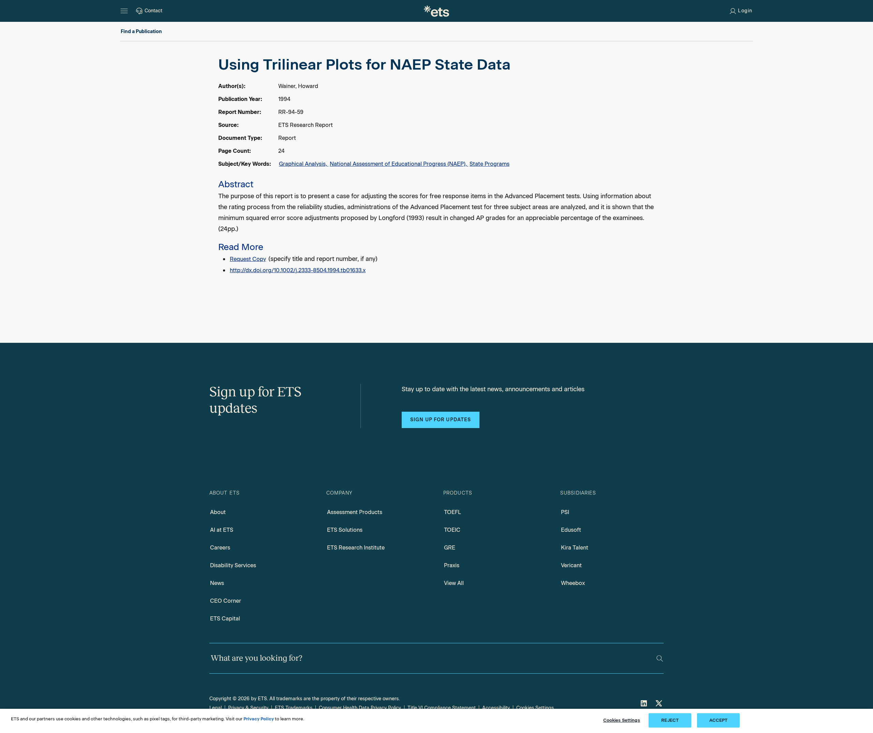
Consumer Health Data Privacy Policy (360, 708)
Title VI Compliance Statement (442, 708)
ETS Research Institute (356, 547)
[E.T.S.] (436, 10)
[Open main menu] (124, 11)
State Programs (489, 164)
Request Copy (248, 259)
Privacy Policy (258, 718)
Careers (220, 547)
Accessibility (496, 708)
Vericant (571, 565)
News (217, 583)
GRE (449, 547)
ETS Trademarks (293, 708)
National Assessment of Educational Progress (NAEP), (399, 164)
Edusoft (571, 530)
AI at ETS (221, 530)
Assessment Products (354, 512)
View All (454, 583)
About (218, 512)
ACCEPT (718, 720)
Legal (215, 708)
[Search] (660, 658)
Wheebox (573, 583)
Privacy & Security (248, 708)
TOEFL (452, 512)
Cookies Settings (535, 708)
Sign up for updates (440, 420)
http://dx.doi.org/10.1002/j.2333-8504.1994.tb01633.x (298, 270)
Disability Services (233, 565)
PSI (565, 512)
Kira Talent (574, 547)
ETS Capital (225, 618)
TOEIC (452, 530)
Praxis (451, 565)
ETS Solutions (344, 530)
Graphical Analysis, (303, 164)
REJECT (670, 720)
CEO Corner (225, 601)
